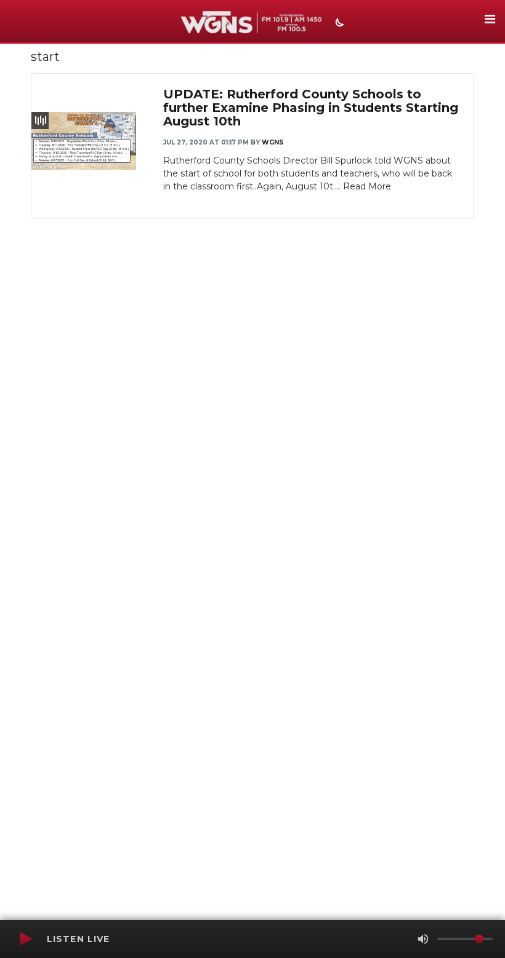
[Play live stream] (25, 939)
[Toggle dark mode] (338, 24)
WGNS (272, 142)
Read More (367, 186)
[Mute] (423, 939)
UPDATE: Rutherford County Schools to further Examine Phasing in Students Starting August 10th (310, 107)
